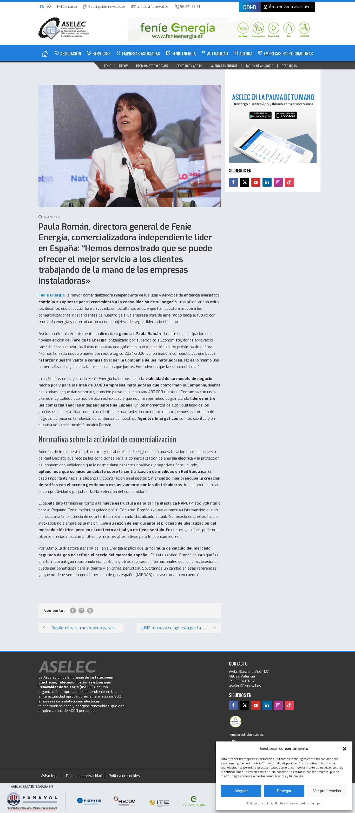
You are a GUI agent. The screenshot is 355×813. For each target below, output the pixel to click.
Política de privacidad (290, 803)
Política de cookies (260, 803)
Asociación (70, 53)
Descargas (289, 65)
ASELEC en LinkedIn (267, 182)
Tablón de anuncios (259, 65)
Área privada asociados (291, 7)
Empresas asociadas (141, 53)
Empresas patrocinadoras (288, 53)
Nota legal (314, 803)
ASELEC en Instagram (278, 182)
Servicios (102, 53)
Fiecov (123, 65)
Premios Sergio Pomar (152, 65)
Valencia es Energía (224, 65)
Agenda (245, 53)
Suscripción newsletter (106, 6)
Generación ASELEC (189, 65)
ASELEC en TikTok (289, 182)
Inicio (44, 53)
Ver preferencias (327, 791)
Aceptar (241, 791)
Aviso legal (50, 775)
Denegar (284, 791)
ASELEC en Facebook (233, 182)
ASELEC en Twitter (244, 182)
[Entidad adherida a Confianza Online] (235, 721)
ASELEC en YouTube (255, 182)
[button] (344, 748)
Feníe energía (184, 53)
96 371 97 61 (190, 6)
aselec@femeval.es (153, 6)
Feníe (107, 65)
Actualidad (217, 53)
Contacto (70, 6)
